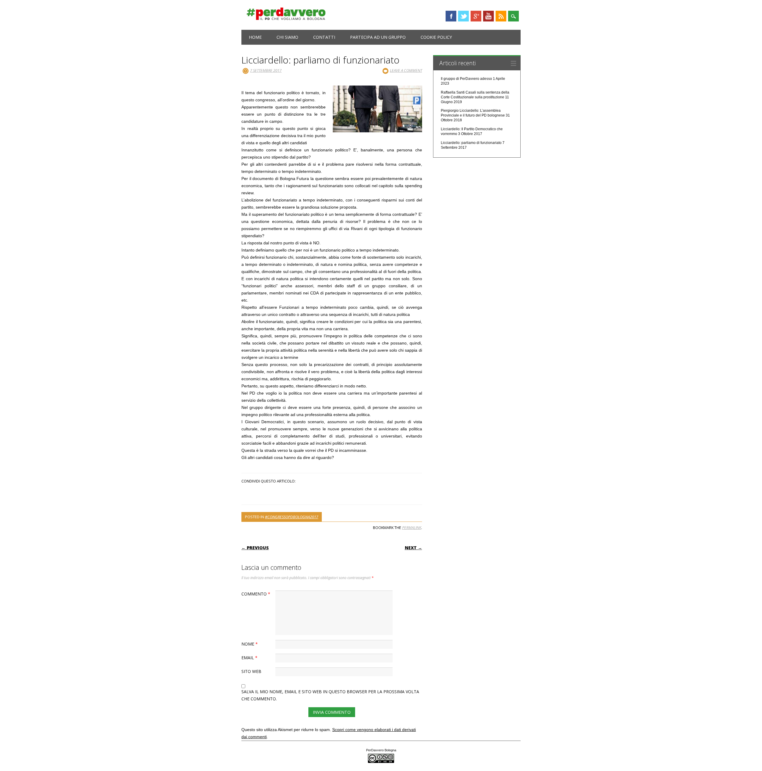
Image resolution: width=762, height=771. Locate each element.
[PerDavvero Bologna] (286, 18)
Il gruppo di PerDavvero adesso (466, 79)
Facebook (451, 16)
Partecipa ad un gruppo (378, 37)
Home (255, 37)
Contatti (324, 37)
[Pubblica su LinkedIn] (333, 492)
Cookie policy (436, 37)
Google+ (476, 16)
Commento (255, 594)
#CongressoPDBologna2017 (291, 516)
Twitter (463, 16)
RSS (501, 16)
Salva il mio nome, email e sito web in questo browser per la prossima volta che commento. (330, 695)
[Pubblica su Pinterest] (335, 492)
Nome (249, 644)
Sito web (251, 671)
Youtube (488, 16)
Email (249, 657)
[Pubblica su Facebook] (326, 492)
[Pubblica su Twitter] (328, 492)
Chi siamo (287, 37)
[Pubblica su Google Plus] (330, 492)
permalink (411, 527)
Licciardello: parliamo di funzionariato (471, 143)
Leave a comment (406, 70)
